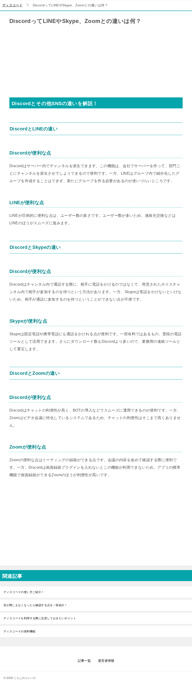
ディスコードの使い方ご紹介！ (24, 592)
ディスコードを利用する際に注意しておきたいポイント (40, 618)
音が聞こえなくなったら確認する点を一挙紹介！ (35, 605)
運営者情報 (106, 661)
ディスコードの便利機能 (19, 631)
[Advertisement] (96, 64)
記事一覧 (84, 661)
